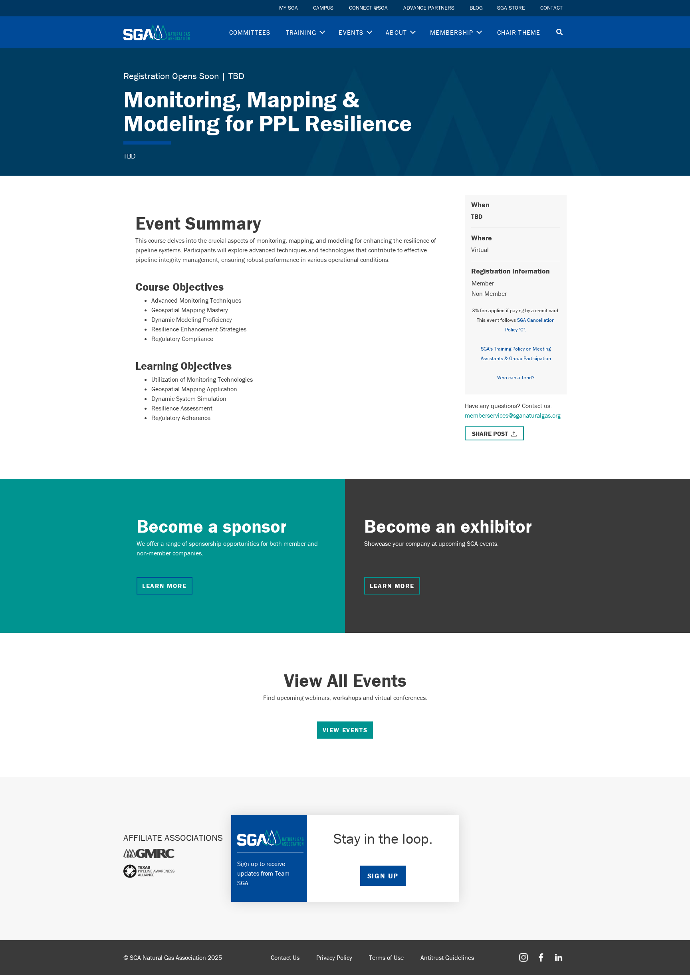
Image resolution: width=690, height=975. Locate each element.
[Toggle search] (559, 33)
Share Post (490, 434)
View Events (345, 730)
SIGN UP (383, 875)
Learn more (164, 586)
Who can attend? (516, 377)
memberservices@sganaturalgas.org (513, 415)
